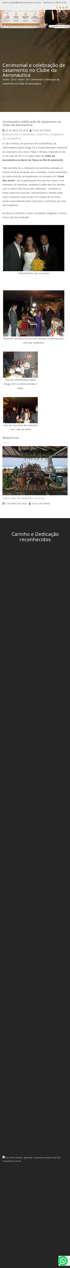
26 (27, 79)
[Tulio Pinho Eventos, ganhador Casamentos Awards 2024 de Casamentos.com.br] (35, 1159)
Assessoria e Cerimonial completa (26, 134)
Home (5, 79)
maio (21, 79)
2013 (13, 79)
